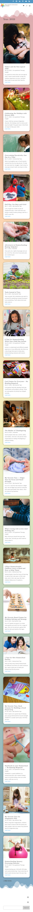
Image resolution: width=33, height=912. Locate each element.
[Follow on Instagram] (16, 1)
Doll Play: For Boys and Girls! (16, 204)
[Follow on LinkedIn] (19, 1)
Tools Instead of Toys (12, 292)
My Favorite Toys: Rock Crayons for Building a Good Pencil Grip (15, 707)
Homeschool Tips (17, 159)
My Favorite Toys (17, 206)
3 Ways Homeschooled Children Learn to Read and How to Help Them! (15, 568)
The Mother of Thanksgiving (15, 430)
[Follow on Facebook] (13, 1)
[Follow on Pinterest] (23, 1)
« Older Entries (7, 881)
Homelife (14, 248)
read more (7, 82)
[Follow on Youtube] (26, 1)
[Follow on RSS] (29, 1)
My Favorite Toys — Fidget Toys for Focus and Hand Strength (15, 479)
